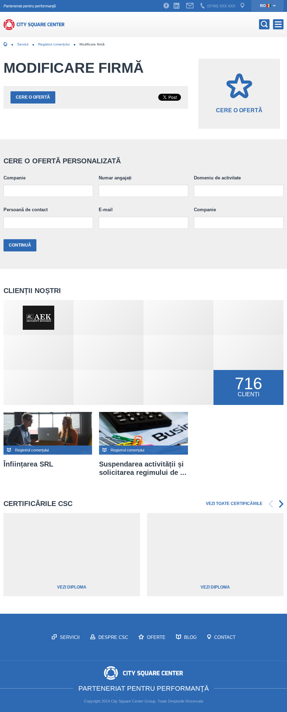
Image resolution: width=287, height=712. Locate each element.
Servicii (22, 44)
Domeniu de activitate (217, 178)
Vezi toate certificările (234, 503)
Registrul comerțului (54, 44)
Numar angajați (115, 178)
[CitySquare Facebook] (166, 6)
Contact (224, 637)
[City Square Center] (34, 24)
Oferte (156, 637)
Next (281, 504)
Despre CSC (112, 637)
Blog (190, 637)
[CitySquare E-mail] (189, 6)
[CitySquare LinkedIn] (176, 6)
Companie (15, 178)
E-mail (106, 209)
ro (263, 5)
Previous (270, 504)
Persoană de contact (26, 209)
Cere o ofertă (33, 97)
